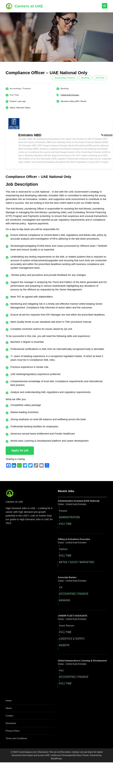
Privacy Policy (13, 731)
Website (108, 135)
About (8, 708)
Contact (9, 716)
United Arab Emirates (70, 95)
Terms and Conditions (16, 738)
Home (9, 700)
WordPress (56, 758)
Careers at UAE (29, 6)
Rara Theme (82, 755)
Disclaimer (11, 723)
